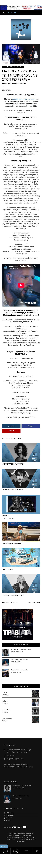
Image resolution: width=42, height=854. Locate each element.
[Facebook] (9, 12)
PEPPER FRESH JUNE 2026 (13, 595)
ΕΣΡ (17, 839)
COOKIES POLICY (30, 837)
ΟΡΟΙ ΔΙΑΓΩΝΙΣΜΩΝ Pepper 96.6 (21, 834)
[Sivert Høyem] (35, 710)
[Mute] (15, 851)
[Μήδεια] (35, 702)
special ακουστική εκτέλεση (23, 99)
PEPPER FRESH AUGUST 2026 (14, 464)
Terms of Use (25, 833)
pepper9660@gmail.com (15, 759)
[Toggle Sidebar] (3, 13)
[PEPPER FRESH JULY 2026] (21, 478)
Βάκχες (4, 692)
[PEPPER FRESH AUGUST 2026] (21, 452)
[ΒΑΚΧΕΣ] (21, 504)
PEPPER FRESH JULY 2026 (13, 490)
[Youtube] (15, 12)
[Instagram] (12, 12)
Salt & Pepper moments (12, 543)
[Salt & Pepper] (21, 558)
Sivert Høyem (6, 710)
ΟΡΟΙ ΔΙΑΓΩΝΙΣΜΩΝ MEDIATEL (19, 836)
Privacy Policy (13, 833)
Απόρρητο (4, 846)
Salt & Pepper (8, 569)
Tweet (11, 426)
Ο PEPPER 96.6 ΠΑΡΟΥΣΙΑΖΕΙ (13, 66)
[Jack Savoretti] (35, 719)
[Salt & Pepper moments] (21, 532)
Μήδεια (4, 701)
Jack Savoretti (7, 718)
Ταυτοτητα (11, 839)
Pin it (12, 431)
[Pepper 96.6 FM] (21, 39)
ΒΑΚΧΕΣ (6, 516)
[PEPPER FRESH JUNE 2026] (21, 583)
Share (31, 426)
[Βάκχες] (35, 693)
